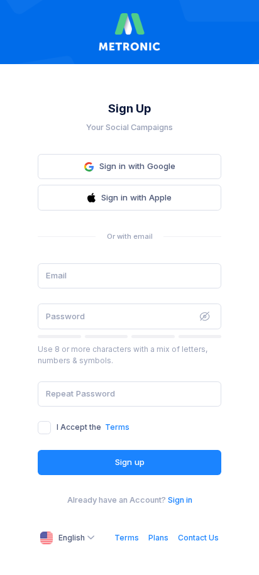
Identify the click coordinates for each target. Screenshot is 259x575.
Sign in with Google (137, 166)
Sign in (180, 500)
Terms (117, 427)
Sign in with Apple (136, 197)
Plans (158, 537)
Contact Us (198, 537)
